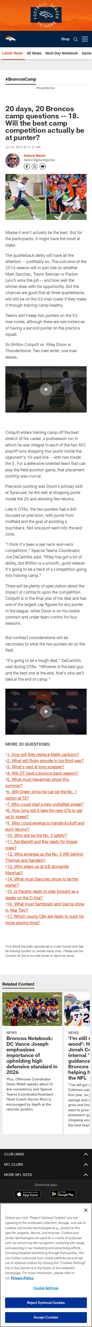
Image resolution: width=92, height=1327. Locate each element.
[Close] (85, 1210)
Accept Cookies (46, 1317)
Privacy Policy (22, 1278)
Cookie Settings (46, 1288)
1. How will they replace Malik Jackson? (43, 754)
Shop (65, 39)
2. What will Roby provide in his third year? (45, 760)
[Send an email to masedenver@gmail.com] (43, 166)
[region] (46, 1265)
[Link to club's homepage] (10, 37)
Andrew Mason (34, 155)
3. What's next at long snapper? (35, 766)
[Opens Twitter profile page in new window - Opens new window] (35, 166)
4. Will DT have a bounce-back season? (42, 773)
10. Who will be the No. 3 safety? (37, 835)
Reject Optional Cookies (46, 1303)
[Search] (76, 39)
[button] (46, 389)
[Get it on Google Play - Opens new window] (62, 1196)
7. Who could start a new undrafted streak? (45, 804)
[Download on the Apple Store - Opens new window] (27, 1194)
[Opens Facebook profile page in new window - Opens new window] (27, 166)
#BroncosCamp (20, 79)
